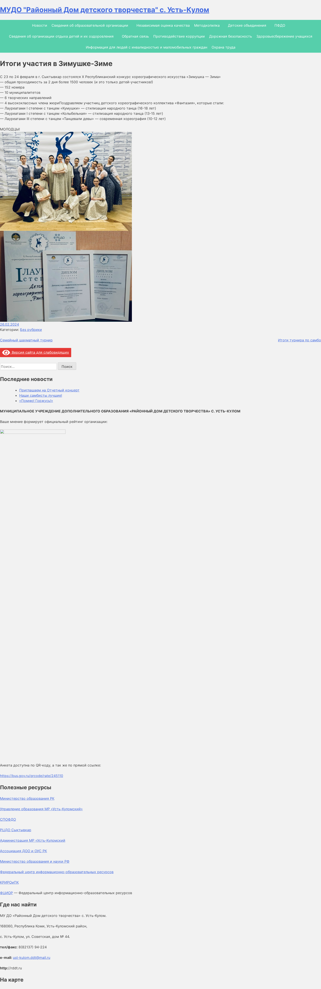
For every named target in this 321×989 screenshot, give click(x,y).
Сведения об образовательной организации (90, 25)
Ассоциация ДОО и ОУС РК (23, 851)
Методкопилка (207, 25)
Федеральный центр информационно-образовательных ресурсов (57, 872)
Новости (39, 25)
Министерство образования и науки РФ (34, 861)
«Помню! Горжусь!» (36, 400)
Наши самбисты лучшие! (40, 395)
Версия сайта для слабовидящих (39, 352)
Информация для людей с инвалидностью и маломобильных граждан (146, 47)
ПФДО (279, 25)
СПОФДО (8, 819)
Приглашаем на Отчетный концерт (49, 390)
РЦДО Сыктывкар (15, 830)
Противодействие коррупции (179, 36)
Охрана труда (223, 47)
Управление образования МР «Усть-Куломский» (41, 809)
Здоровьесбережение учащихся (284, 36)
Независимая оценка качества (163, 25)
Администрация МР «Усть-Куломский (32, 840)
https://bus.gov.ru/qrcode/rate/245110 (31, 775)
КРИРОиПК (9, 882)
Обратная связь (135, 36)
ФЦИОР (6, 893)
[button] (160, 181)
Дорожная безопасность (230, 36)
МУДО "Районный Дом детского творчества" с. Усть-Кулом (104, 9)
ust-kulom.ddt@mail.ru (31, 957)
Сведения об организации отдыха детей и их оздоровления (61, 36)
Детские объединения (247, 25)
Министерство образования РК (27, 798)
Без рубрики (31, 329)
